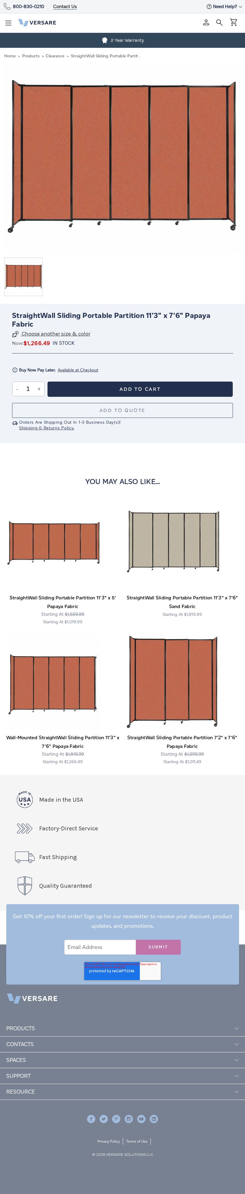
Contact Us (65, 6)
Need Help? (225, 6)
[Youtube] (141, 1119)
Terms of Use (137, 1141)
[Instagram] (129, 1119)
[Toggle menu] (10, 25)
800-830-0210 (28, 6)
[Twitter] (103, 1119)
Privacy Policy (108, 1141)
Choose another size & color (55, 334)
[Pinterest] (116, 1119)
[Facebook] (91, 1119)
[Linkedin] (154, 1119)
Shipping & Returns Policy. (46, 428)
